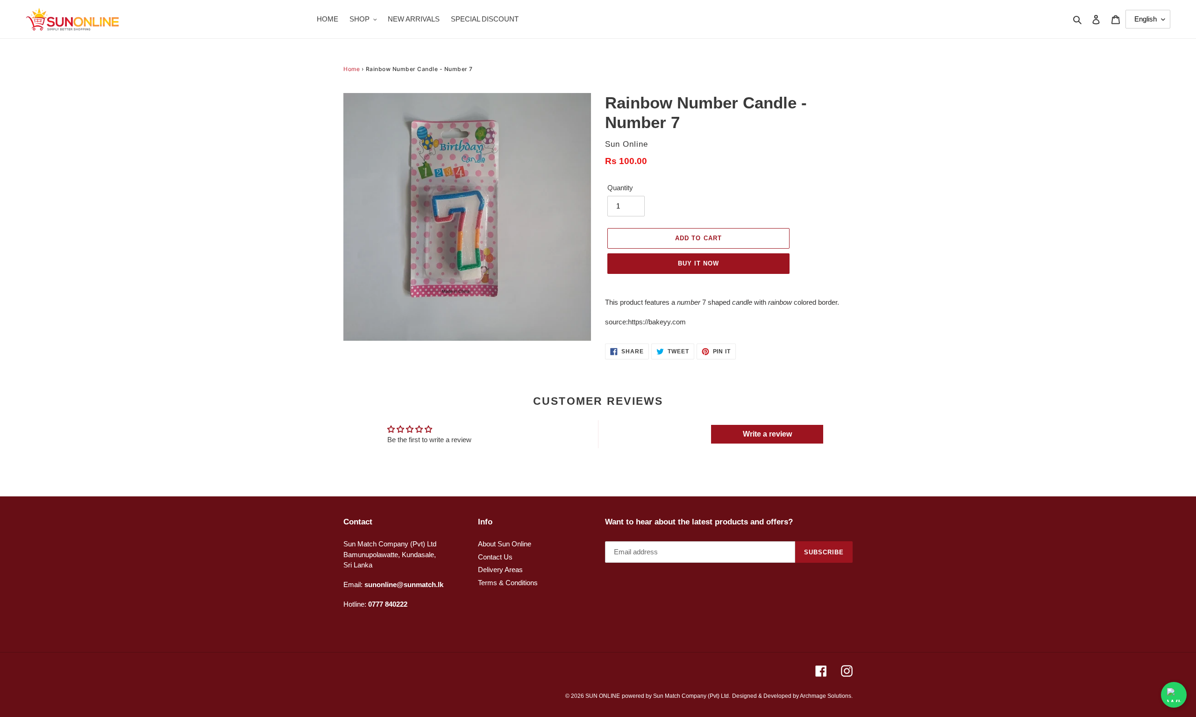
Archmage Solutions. (826, 696)
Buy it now (698, 263)
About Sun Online (504, 544)
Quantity (620, 188)
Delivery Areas (500, 570)
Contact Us (495, 557)
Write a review (767, 434)
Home (351, 68)
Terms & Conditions (508, 583)
